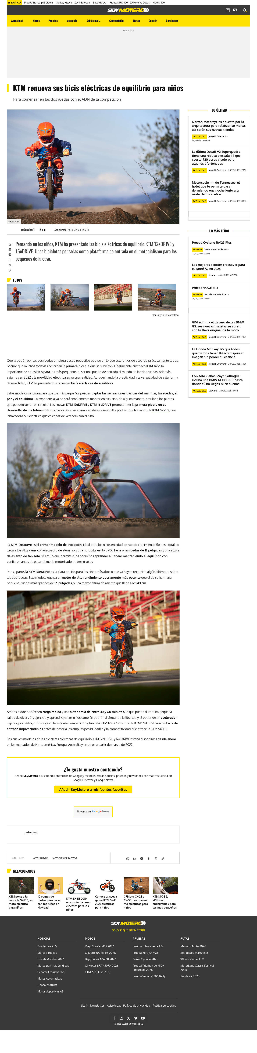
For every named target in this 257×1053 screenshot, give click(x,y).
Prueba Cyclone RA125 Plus (212, 242)
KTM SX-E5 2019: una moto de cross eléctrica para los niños (78, 904)
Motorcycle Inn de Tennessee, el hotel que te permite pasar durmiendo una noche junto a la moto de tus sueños (216, 188)
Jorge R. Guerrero (217, 136)
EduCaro (213, 275)
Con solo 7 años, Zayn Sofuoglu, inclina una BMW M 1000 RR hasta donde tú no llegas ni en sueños (217, 380)
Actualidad (40, 858)
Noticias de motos (64, 858)
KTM (21, 858)
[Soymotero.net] (128, 10)
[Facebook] (9, 259)
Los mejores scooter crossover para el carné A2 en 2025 (218, 267)
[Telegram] (9, 254)
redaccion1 (28, 229)
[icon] (227, 10)
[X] (9, 265)
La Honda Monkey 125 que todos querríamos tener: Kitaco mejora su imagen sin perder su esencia (218, 353)
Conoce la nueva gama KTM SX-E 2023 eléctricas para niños (106, 902)
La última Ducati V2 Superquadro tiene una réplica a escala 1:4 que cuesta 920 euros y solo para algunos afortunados (216, 157)
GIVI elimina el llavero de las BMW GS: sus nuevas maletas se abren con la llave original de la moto (218, 326)
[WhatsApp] (9, 244)
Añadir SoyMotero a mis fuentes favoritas (93, 789)
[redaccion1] (15, 229)
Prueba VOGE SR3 (205, 288)
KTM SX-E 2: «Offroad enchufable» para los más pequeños (165, 902)
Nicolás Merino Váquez (216, 294)
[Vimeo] (135, 1018)
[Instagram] (121, 1018)
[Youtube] (142, 1018)
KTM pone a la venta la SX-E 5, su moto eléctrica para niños (21, 902)
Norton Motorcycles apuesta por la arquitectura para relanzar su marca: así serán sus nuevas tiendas (219, 126)
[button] (244, 10)
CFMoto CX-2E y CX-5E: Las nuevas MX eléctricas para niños (136, 902)
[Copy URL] (9, 270)
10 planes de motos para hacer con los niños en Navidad (49, 902)
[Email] (9, 249)
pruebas (197, 249)
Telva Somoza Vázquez (216, 249)
